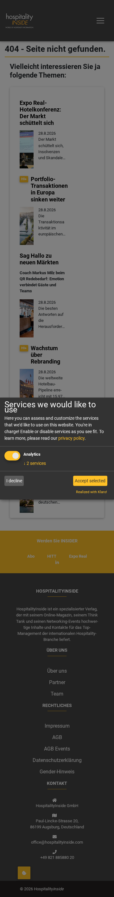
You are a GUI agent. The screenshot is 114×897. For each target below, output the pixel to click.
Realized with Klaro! (91, 492)
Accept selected (90, 480)
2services (34, 463)
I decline (14, 480)
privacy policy (71, 438)
